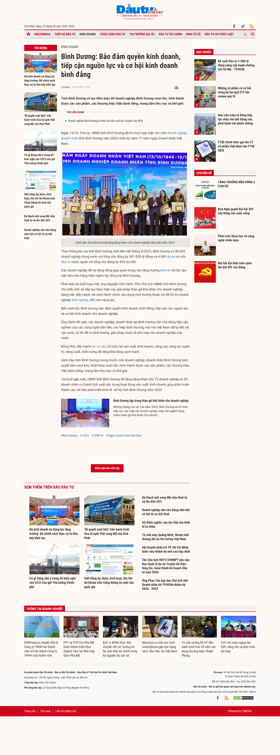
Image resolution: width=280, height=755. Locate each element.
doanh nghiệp (177, 133)
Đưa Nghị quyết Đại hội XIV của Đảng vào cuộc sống (235, 211)
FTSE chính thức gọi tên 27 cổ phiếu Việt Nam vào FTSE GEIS (236, 146)
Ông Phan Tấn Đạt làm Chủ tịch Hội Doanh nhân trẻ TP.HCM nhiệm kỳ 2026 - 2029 (165, 585)
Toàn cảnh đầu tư (112, 34)
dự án (171, 256)
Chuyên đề (204, 173)
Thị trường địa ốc (142, 34)
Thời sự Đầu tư (65, 34)
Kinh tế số (193, 34)
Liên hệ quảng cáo (66, 711)
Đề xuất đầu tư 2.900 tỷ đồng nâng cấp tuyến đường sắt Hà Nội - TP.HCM (236, 65)
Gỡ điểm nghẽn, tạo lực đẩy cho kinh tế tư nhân (166, 524)
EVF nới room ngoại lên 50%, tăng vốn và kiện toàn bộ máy (238, 647)
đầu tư (66, 262)
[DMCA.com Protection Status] (243, 698)
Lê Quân (65, 87)
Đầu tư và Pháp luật (219, 34)
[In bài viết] (176, 87)
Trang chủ (29, 711)
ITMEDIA (247, 711)
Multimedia (42, 34)
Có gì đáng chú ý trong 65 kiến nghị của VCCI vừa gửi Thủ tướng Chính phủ (39, 159)
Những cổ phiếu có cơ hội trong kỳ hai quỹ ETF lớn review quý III (234, 92)
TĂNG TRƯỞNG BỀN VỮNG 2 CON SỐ (236, 184)
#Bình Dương (69, 435)
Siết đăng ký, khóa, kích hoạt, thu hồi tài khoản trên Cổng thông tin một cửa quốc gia (109, 582)
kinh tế (165, 270)
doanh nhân (69, 138)
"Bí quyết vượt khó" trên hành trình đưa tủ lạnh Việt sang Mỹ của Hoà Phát (39, 120)
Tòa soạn (45, 711)
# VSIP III (97, 435)
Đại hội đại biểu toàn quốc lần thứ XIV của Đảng (235, 265)
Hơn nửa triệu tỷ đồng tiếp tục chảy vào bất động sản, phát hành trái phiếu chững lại (235, 119)
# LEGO (84, 435)
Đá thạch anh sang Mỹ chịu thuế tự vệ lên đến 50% (164, 499)
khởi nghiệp (80, 300)
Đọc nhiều (203, 52)
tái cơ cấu (99, 346)
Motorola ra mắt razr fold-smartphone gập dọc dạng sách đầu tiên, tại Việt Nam (159, 647)
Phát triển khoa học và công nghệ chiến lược (236, 238)
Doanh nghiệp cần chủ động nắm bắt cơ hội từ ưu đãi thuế (40, 234)
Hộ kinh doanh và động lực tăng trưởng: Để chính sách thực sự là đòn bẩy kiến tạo (39, 80)
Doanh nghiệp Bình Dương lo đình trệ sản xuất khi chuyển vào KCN (105, 121)
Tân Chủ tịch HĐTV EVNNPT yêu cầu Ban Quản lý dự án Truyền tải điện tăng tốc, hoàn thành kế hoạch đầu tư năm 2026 (165, 566)
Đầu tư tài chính (170, 34)
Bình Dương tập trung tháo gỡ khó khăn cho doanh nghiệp (151, 401)
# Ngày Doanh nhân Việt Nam (124, 435)
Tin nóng (40, 48)
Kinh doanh (88, 34)
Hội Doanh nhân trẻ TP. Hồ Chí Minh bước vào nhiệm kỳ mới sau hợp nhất (166, 549)
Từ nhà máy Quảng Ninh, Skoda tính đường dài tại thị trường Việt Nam (165, 537)
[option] (41, 637)
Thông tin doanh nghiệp (44, 609)
